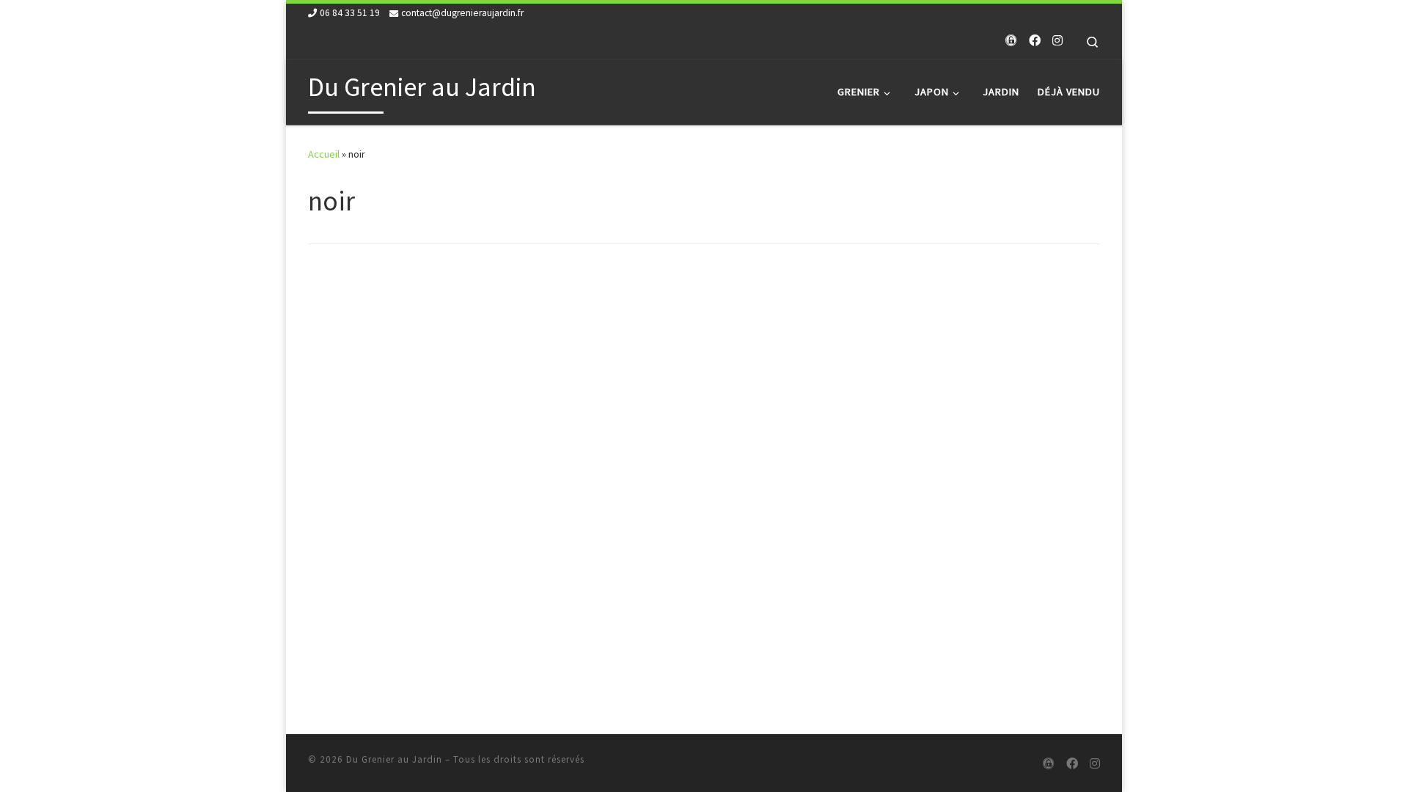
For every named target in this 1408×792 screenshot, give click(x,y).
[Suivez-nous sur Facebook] (1035, 40)
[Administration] (1011, 40)
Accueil (324, 154)
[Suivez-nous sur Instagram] (1057, 40)
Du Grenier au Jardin (394, 759)
